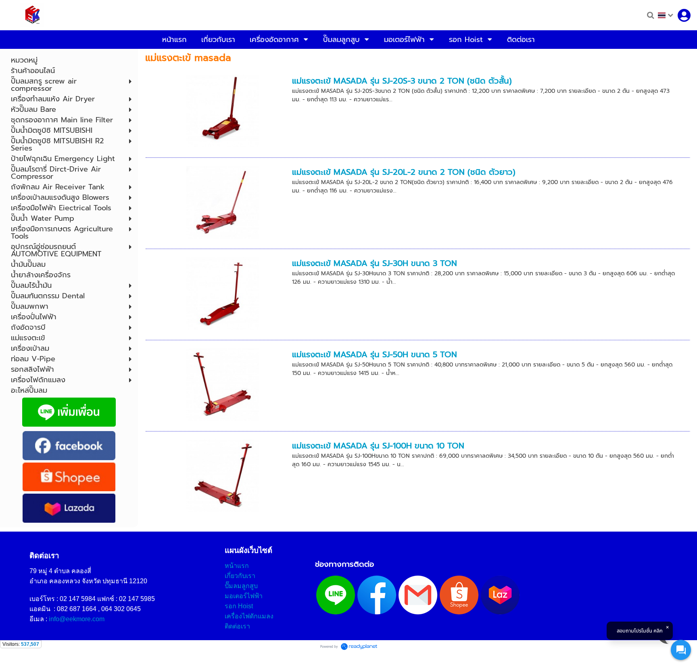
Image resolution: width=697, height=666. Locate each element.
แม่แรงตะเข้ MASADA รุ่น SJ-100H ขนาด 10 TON (378, 446)
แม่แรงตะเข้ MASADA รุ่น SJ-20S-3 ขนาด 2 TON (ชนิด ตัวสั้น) (402, 81)
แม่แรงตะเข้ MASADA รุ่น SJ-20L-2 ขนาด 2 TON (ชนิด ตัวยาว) (403, 172)
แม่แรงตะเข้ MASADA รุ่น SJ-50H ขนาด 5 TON (374, 354)
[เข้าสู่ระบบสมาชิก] (684, 15)
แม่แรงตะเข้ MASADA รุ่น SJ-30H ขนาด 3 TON (374, 263)
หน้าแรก (237, 565)
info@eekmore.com (76, 619)
